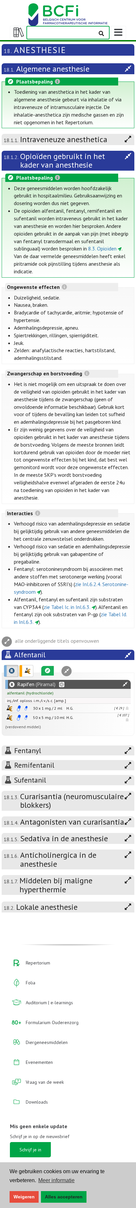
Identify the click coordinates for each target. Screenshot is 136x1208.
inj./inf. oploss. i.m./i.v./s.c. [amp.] (36, 700)
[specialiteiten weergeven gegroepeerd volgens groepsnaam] (26, 671)
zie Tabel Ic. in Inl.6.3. (67, 607)
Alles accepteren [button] (64, 1196)
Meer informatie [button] (56, 1180)
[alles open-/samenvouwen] (125, 684)
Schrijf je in (30, 1150)
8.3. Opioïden (102, 248)
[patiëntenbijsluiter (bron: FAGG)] (26, 708)
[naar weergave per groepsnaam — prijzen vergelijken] (9, 708)
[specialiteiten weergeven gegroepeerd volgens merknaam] (11, 671)
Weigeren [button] (24, 1196)
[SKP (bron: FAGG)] (18, 708)
